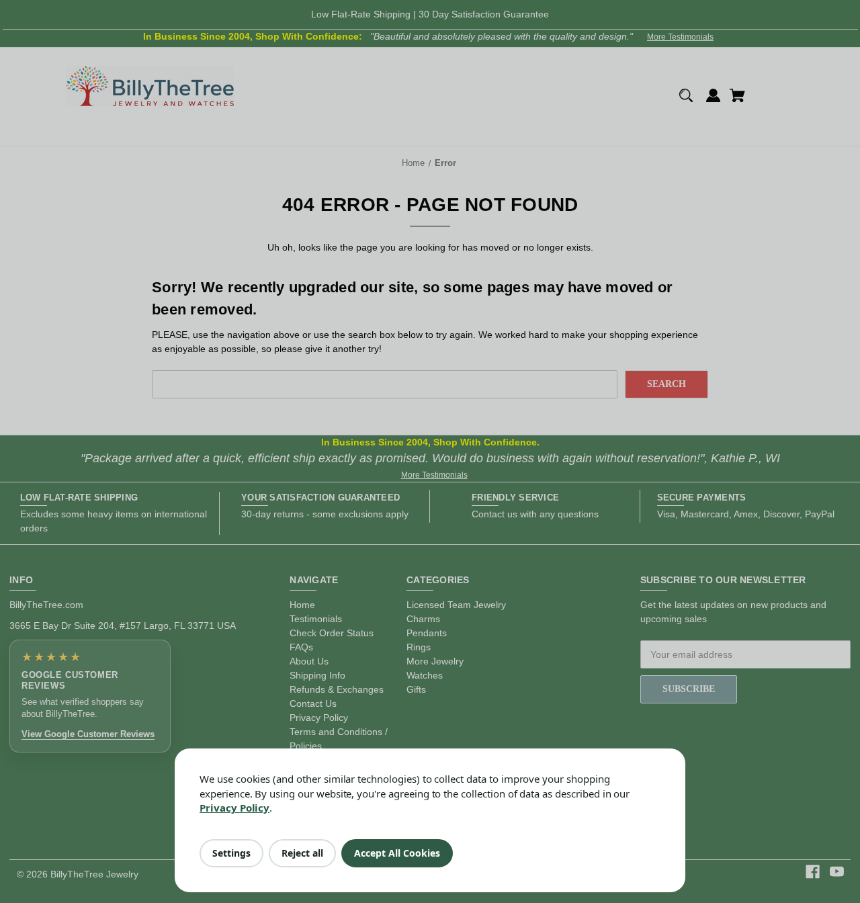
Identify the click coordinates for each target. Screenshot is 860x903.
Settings (231, 853)
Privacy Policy (234, 807)
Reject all (302, 853)
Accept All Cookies (397, 853)
